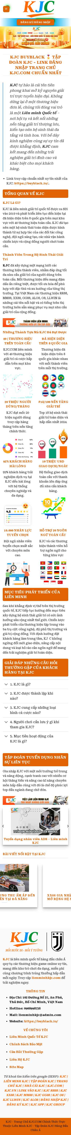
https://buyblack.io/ (31, 183)
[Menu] (6, 9)
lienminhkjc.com (46, 978)
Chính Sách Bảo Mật (25, 1044)
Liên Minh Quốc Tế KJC (28, 1037)
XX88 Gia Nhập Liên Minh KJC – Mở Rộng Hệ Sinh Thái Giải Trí (35, 897)
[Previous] (3, 826)
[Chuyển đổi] (6, 685)
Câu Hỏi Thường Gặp (26, 1052)
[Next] (68, 826)
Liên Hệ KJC (19, 1059)
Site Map (16, 1067)
